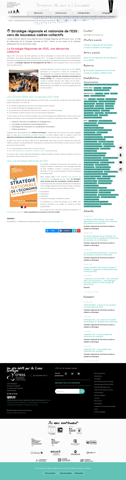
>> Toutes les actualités (91, 292)
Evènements (98, 376)
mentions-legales (99, 412)
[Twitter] (72, 373)
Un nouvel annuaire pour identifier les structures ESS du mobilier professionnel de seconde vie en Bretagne (101, 238)
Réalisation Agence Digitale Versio (16, 412)
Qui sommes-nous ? (40, 375)
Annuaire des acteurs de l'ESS (103, 381)
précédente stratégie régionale (33, 135)
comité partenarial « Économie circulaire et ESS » (28, 151)
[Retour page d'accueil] (15, 11)
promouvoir (61, 13)
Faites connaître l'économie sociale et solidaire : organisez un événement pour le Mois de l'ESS (101, 269)
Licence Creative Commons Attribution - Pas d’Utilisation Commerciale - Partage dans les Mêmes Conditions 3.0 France (29, 402)
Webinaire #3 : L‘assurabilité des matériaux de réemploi (97, 350)
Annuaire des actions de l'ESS (103, 384)
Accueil (10, 20)
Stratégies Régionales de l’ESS (64, 69)
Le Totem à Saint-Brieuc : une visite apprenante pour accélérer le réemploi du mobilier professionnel (100, 221)
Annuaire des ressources (102, 387)
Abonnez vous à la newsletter (67, 383)
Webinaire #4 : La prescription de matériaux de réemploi (98, 335)
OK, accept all (50, 473)
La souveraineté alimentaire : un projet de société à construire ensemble (100, 254)
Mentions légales (99, 395)
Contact (96, 398)
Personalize (79, 473)
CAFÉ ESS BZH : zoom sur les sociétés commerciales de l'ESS (100, 306)
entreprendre (84, 13)
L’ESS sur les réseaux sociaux (103, 390)
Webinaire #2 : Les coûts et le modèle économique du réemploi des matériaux (101, 321)
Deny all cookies (66, 473)
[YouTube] (78, 373)
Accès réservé (98, 392)
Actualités (97, 379)
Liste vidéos (98, 403)
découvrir (38, 13)
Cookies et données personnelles (105, 406)
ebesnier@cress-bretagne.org (52, 221)
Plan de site (98, 401)
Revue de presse (99, 373)
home (96, 409)
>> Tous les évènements (91, 361)
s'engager (106, 13)
